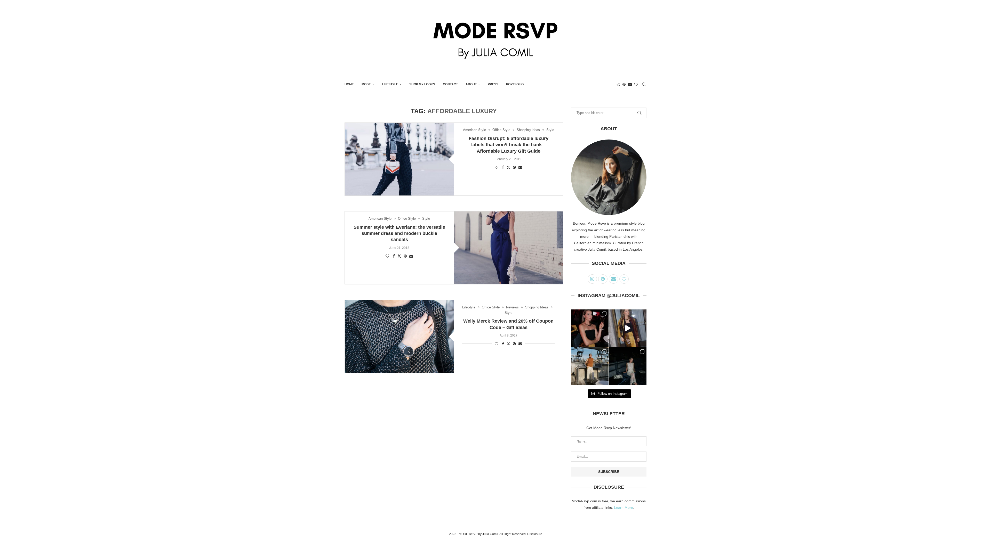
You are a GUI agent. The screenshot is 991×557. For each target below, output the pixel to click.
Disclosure (534, 534)
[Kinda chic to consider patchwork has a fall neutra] (627, 328)
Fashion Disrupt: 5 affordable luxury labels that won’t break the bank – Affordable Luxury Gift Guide (508, 145)
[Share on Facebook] (503, 167)
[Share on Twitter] (508, 167)
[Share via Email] (520, 167)
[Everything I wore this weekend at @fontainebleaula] (627, 366)
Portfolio (515, 84)
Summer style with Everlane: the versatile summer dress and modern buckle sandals (399, 233)
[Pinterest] (624, 84)
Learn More (623, 507)
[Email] (630, 84)
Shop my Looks (422, 84)
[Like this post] (496, 167)
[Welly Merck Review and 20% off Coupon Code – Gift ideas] (399, 336)
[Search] (643, 84)
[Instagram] (618, 84)
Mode (366, 84)
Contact (450, 84)
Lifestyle (390, 84)
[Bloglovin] (636, 84)
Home (349, 84)
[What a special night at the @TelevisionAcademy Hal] (590, 328)
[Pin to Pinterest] (514, 167)
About (471, 84)
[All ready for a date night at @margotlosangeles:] (590, 366)
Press (493, 84)
